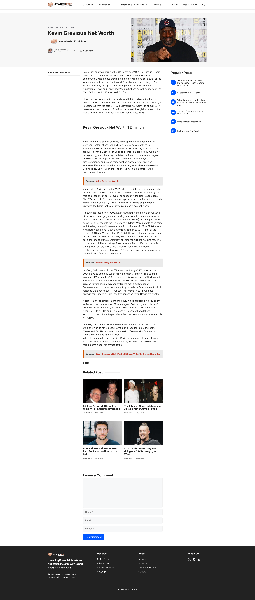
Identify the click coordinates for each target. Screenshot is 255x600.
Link (82, 51)
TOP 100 (85, 4)
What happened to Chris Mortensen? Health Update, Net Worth (191, 83)
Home (50, 27)
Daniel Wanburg (61, 50)
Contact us (143, 563)
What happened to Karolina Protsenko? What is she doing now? (192, 102)
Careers (142, 571)
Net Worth (188, 4)
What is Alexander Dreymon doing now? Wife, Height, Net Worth (141, 451)
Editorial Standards (147, 567)
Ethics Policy (103, 559)
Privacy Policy (103, 563)
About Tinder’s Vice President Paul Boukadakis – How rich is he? (100, 451)
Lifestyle (157, 4)
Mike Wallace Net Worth (189, 121)
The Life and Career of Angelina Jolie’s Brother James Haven (142, 407)
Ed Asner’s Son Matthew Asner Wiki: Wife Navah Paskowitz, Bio (101, 407)
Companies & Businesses (131, 4)
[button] (203, 5)
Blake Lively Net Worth (188, 131)
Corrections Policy (106, 567)
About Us (142, 559)
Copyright (102, 571)
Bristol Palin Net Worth (188, 93)
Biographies (104, 4)
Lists (172, 4)
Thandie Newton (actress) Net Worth (190, 112)
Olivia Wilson (87, 413)
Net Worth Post (131, 589)
